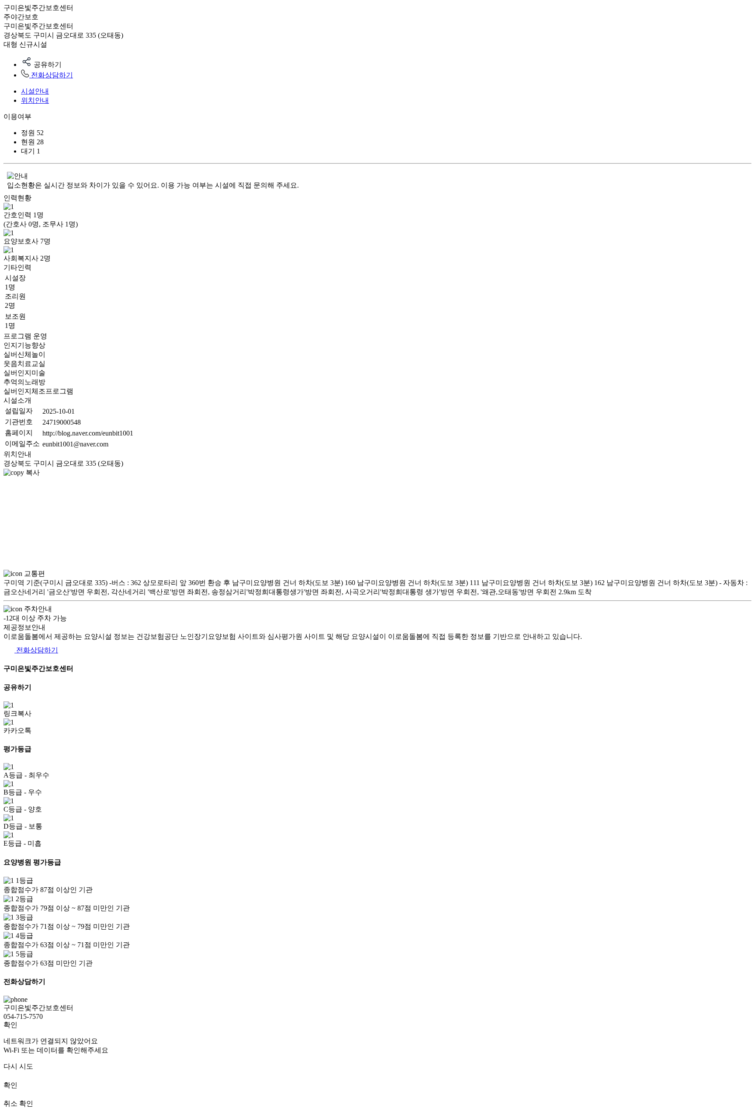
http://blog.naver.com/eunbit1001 (87, 433)
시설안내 (35, 91)
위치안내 (35, 100)
